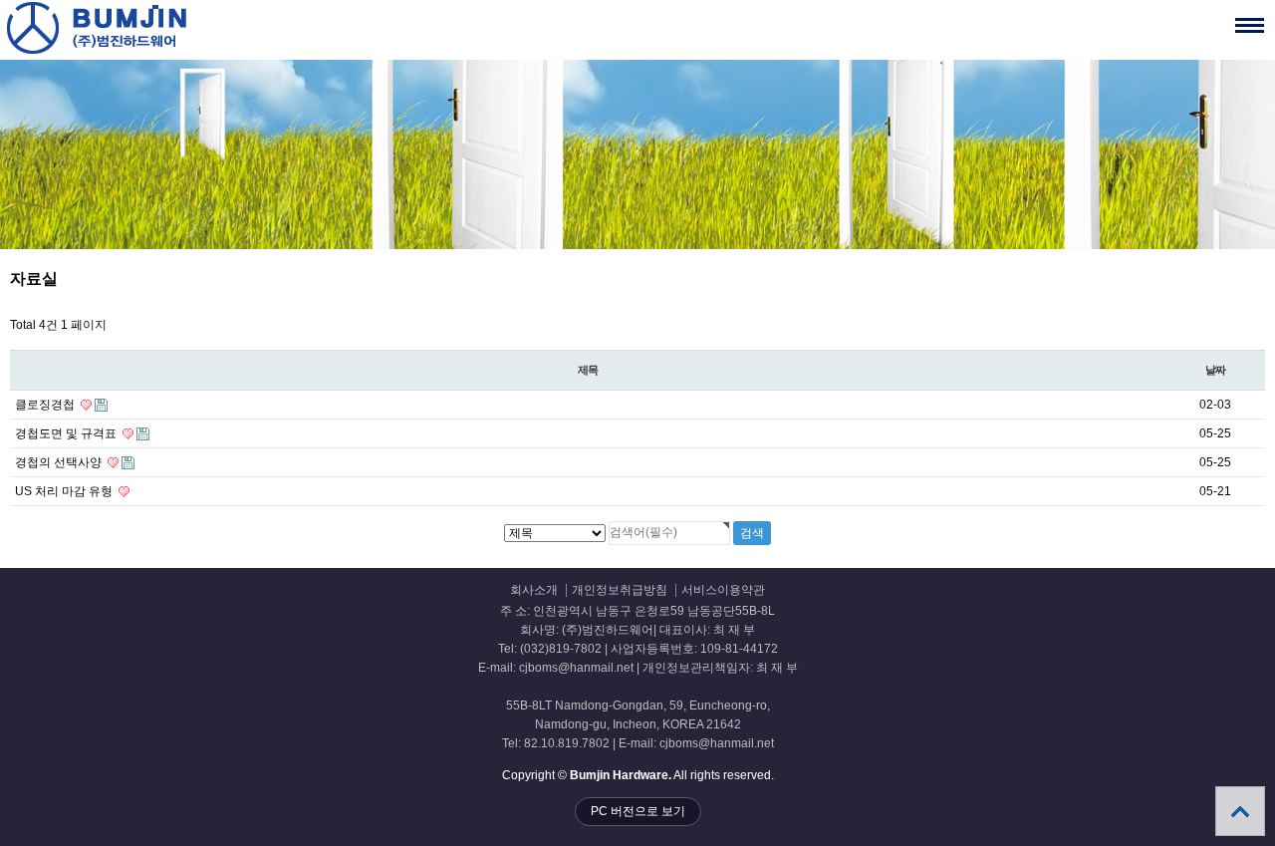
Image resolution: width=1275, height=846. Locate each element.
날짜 (1215, 370)
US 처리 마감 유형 (65, 491)
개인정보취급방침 (619, 590)
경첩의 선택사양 (60, 462)
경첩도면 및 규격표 (67, 433)
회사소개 (534, 590)
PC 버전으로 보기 (638, 811)
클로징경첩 (46, 405)
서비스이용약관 (723, 590)
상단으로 (1240, 811)
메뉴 (1250, 25)
